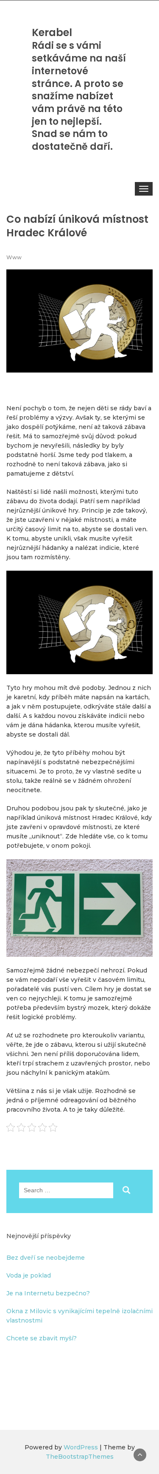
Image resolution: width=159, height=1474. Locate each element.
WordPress (81, 1447)
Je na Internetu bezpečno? (48, 1293)
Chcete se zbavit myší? (41, 1338)
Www (14, 257)
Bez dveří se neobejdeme (45, 1257)
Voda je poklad (28, 1275)
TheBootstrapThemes (80, 1456)
